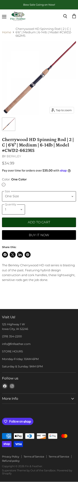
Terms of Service (34, 456)
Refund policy (11, 460)
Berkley (14, 156)
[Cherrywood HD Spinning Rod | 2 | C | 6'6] (8, 124)
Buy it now (39, 235)
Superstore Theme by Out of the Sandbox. (29, 470)
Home (6, 32)
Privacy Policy (10, 456)
